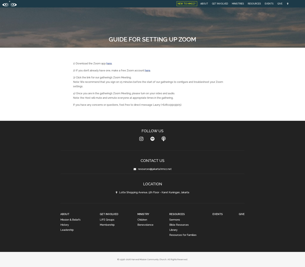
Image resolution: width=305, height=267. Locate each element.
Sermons (174, 219)
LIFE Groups (107, 219)
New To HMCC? (187, 3)
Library (173, 229)
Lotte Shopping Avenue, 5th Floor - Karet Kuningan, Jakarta (153, 192)
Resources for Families (183, 234)
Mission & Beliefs (70, 219)
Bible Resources (179, 224)
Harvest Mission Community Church (148, 259)
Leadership (67, 229)
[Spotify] (152, 139)
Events (269, 3)
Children (142, 219)
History (64, 224)
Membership (107, 224)
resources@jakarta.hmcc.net (154, 169)
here (109, 63)
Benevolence (145, 224)
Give (280, 3)
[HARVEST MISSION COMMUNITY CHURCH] (9, 3)
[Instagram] (141, 139)
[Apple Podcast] (164, 139)
